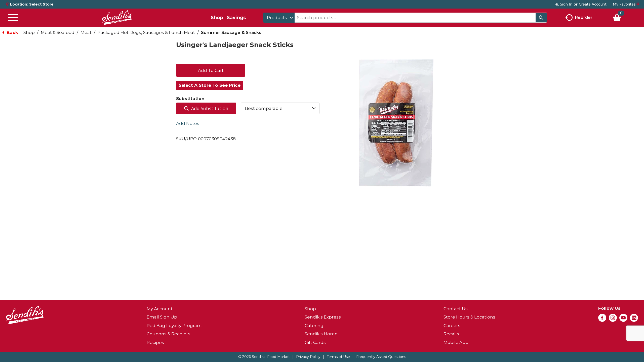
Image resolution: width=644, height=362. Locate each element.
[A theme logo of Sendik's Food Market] (117, 17)
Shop (217, 17)
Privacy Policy (308, 356)
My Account (160, 308)
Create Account (593, 4)
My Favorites (624, 4)
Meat (86, 32)
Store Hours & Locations (469, 317)
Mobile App (456, 342)
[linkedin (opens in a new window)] (634, 319)
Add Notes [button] (187, 123)
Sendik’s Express (323, 317)
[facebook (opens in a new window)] (602, 319)
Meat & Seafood (57, 32)
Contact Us (456, 308)
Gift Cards (315, 342)
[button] (210, 70)
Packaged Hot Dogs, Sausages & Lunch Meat (146, 32)
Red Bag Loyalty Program (174, 325)
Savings (236, 17)
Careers (452, 325)
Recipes (155, 342)
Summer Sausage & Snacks (231, 32)
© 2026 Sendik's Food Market (264, 356)
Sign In (566, 4)
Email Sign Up (162, 317)
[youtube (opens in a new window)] (623, 319)
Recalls (451, 333)
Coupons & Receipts (168, 333)
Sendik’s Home (321, 333)
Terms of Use (338, 356)
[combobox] (279, 18)
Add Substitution (209, 108)
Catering (314, 325)
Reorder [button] (583, 17)
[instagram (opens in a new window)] (613, 319)
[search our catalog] (541, 17)
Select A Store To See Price (209, 85)
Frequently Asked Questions (381, 356)
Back (11, 32)
